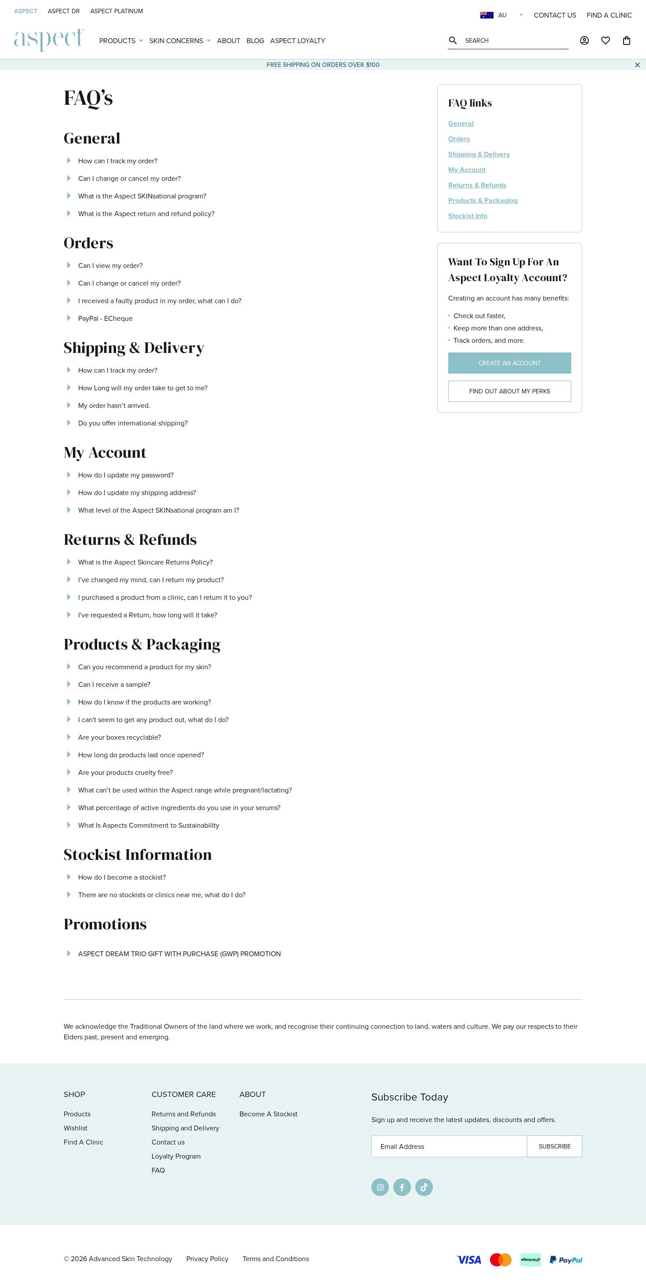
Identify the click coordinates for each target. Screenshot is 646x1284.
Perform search (454, 40)
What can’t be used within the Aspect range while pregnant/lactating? (185, 790)
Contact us (555, 15)
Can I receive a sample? (114, 684)
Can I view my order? (110, 265)
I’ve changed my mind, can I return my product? (151, 579)
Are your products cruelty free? (125, 772)
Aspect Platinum (117, 11)
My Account (467, 170)
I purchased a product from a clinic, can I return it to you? (165, 597)
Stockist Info (467, 216)
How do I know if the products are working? (144, 702)
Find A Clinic (609, 15)
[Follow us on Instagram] (380, 1187)
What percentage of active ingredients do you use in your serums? (179, 807)
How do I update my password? (126, 475)
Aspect (25, 11)
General (461, 123)
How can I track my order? (117, 160)
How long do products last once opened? (141, 754)
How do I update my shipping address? (137, 492)
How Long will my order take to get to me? (142, 388)
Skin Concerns (176, 40)
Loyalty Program (176, 1156)
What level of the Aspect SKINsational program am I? (158, 510)
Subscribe (555, 1146)
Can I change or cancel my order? (129, 178)
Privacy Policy (207, 1258)
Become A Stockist (269, 1114)
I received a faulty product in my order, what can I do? (159, 300)
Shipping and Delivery (185, 1128)
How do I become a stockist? (122, 877)
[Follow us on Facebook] (402, 1187)
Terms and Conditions (276, 1258)
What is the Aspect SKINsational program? (142, 196)
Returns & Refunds (477, 185)
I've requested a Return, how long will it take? (147, 615)
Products (117, 40)
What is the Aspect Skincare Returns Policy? (145, 562)
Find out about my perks (509, 391)
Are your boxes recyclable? (119, 737)
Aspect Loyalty (297, 40)
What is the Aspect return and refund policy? (146, 213)
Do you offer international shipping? (133, 423)
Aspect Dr (64, 11)
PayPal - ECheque (105, 318)
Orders (459, 139)
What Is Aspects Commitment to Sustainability (148, 825)
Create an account (510, 363)
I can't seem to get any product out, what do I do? (153, 719)
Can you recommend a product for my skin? (144, 666)
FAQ (158, 1170)
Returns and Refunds (184, 1114)
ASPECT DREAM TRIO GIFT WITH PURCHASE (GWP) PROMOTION (179, 953)
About (228, 40)
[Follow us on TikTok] (424, 1187)
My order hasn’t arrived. (114, 405)
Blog (255, 40)
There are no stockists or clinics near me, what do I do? (161, 894)
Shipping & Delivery (479, 154)
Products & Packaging (483, 200)
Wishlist (75, 1128)
